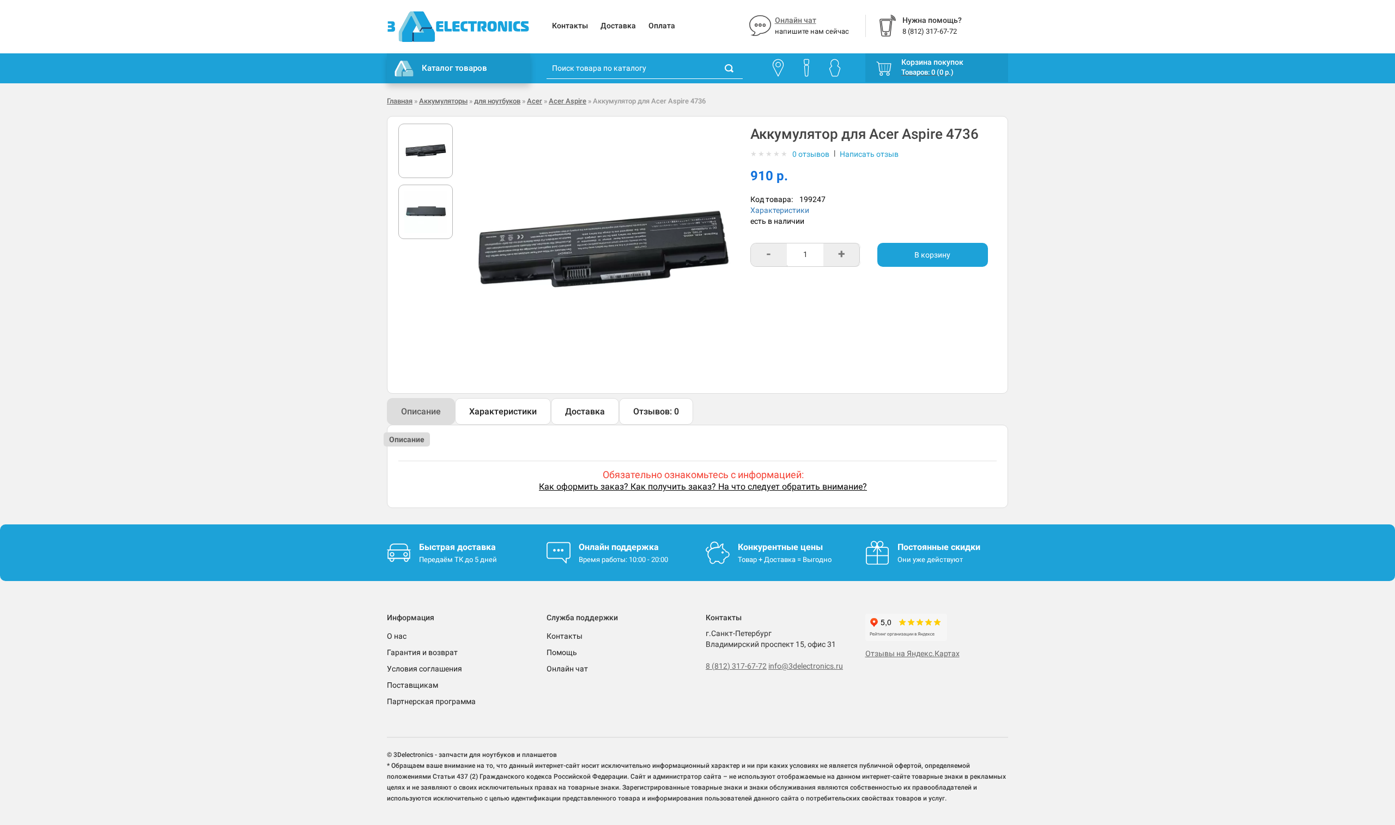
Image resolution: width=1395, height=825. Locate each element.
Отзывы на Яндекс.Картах (912, 653)
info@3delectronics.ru (805, 666)
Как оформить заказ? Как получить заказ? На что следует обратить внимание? (703, 486)
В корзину (932, 254)
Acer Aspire (567, 101)
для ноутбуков (497, 101)
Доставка (618, 25)
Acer (534, 101)
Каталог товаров (454, 68)
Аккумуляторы (443, 101)
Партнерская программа (431, 701)
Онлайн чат (795, 20)
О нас (397, 636)
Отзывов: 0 (656, 411)
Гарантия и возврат (422, 652)
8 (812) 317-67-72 (736, 666)
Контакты (570, 25)
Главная (400, 101)
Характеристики (779, 210)
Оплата (661, 25)
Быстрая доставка (457, 547)
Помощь (562, 652)
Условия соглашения (424, 668)
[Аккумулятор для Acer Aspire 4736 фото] (425, 151)
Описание (421, 411)
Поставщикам (412, 685)
